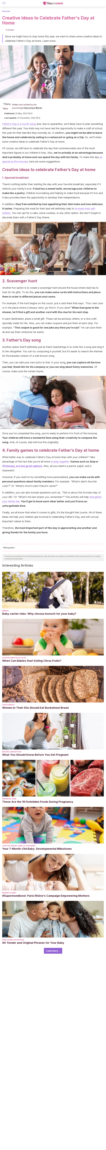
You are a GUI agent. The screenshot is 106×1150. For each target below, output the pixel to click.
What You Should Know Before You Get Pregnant (35, 754)
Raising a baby (9, 893)
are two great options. (22, 466)
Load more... (53, 950)
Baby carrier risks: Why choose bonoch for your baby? (39, 613)
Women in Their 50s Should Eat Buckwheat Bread (35, 707)
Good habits (8, 705)
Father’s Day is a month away (19, 123)
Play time (6, 11)
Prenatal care (9, 799)
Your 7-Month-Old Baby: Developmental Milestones (37, 848)
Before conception (11, 752)
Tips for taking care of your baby (19, 846)
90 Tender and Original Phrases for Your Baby (33, 942)
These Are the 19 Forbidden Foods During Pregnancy (37, 801)
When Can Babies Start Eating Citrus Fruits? (31, 660)
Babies (5, 611)
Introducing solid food (14, 658)
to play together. (60, 461)
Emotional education (13, 940)
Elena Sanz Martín (33, 108)
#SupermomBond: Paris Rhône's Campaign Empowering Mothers (46, 895)
